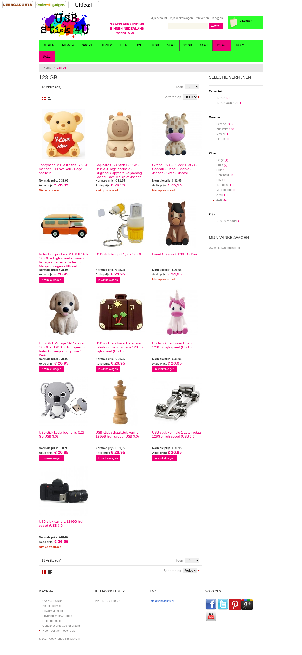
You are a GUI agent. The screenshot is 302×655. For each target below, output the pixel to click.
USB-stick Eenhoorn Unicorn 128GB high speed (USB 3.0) (174, 345)
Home (47, 67)
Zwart (219, 199)
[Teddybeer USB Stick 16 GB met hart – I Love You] (63, 134)
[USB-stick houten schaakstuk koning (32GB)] (120, 401)
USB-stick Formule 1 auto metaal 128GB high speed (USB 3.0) (176, 434)
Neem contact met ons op (58, 630)
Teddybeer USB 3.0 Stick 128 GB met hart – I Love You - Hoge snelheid (63, 169)
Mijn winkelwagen (181, 18)
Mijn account (159, 18)
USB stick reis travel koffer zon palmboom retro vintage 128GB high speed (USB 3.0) (119, 347)
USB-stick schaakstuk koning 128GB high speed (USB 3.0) (117, 434)
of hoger (226, 221)
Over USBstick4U (53, 601)
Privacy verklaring (53, 611)
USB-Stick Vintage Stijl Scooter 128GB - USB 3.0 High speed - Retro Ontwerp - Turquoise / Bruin (62, 349)
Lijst (50, 98)
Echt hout (222, 124)
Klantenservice (52, 606)
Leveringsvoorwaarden (57, 615)
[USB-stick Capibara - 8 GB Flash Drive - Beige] (120, 134)
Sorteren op (172, 97)
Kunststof (222, 129)
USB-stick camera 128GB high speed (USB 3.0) (61, 523)
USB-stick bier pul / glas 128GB (119, 254)
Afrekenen (202, 18)
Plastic (220, 139)
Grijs (219, 170)
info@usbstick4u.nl (162, 601)
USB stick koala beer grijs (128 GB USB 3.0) (62, 434)
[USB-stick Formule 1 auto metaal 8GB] (177, 401)
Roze (219, 180)
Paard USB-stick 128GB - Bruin (175, 254)
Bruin (219, 165)
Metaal (220, 134)
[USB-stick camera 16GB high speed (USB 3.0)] (63, 491)
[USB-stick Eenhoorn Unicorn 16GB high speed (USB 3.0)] (177, 312)
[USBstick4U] (65, 24)
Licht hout (222, 175)
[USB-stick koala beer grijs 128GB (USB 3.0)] (63, 401)
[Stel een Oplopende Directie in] (198, 96)
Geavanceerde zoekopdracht (61, 625)
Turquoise (222, 185)
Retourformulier (52, 620)
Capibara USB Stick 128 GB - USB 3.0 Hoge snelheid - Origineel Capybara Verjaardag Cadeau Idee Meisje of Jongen (119, 171)
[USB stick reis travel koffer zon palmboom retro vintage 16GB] (120, 312)
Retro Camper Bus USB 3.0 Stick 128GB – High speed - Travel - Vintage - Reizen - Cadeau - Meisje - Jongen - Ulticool (63, 260)
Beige (220, 160)
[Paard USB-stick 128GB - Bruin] (177, 223)
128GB (220, 98)
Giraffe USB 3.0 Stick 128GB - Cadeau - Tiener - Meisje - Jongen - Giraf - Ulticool (174, 169)
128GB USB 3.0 (226, 102)
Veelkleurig (223, 190)
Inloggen (217, 18)
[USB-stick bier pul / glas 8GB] (120, 223)
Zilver (219, 194)
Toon (179, 87)
